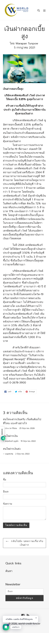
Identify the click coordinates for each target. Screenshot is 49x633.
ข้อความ (7, 504)
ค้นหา (8, 571)
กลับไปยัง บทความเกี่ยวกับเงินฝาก (26, 543)
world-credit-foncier (29, 623)
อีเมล (5, 491)
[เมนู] (44, 10)
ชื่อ (4, 479)
